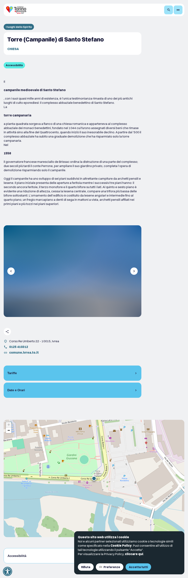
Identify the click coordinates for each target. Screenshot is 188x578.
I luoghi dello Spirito (19, 26)
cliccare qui (134, 554)
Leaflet (151, 534)
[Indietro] (11, 271)
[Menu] (178, 9)
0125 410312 (18, 347)
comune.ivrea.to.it (24, 352)
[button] (94, 478)
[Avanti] (134, 271)
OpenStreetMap (164, 534)
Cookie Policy (121, 545)
